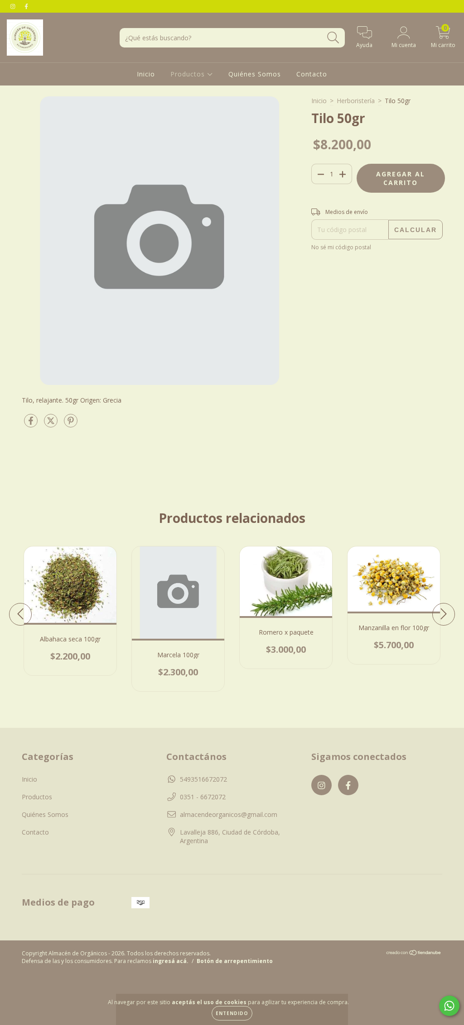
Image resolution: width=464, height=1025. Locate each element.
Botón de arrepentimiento (235, 961)
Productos (188, 74)
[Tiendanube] (414, 954)
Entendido (232, 1013)
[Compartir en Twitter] (51, 424)
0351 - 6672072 (203, 796)
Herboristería (356, 100)
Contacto (311, 74)
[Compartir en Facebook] (31, 424)
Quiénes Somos (254, 74)
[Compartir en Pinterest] (70, 424)
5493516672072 (203, 779)
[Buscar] (333, 37)
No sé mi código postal (341, 247)
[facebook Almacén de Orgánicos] (26, 6)
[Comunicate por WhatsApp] (449, 1006)
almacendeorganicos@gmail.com (228, 814)
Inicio (146, 74)
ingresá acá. (170, 961)
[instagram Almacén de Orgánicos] (13, 6)
